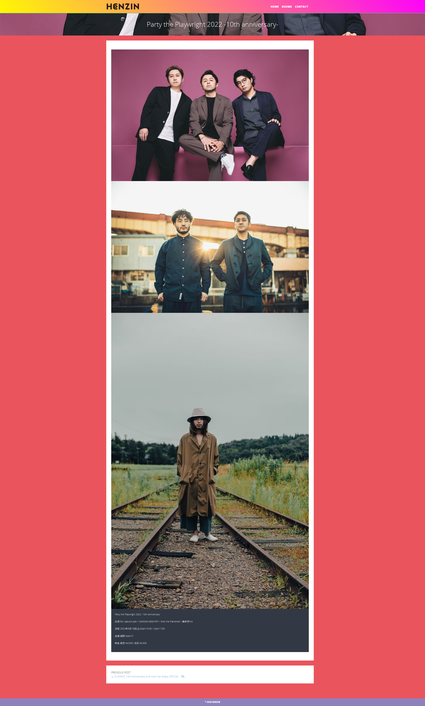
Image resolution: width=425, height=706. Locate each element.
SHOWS (287, 6)
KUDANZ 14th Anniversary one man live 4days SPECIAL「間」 (151, 676)
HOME (275, 6)
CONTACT (301, 6)
